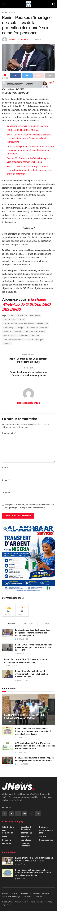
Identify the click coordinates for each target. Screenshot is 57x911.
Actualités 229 (10, 320)
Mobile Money (9, 336)
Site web (6, 492)
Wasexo (7, 344)
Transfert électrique (12, 340)
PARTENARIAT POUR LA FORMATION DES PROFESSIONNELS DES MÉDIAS (24, 716)
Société (12, 12)
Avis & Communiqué (8, 832)
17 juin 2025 (37, 39)
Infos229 (7, 332)
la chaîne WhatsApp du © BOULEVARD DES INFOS (26, 304)
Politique (43, 827)
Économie (6, 843)
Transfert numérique (34, 340)
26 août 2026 (10, 721)
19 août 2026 (21, 737)
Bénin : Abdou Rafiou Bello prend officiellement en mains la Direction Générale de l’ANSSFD (31, 674)
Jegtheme (6, 905)
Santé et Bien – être (46, 832)
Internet (18, 332)
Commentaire (9, 433)
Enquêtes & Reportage (26, 828)
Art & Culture (8, 827)
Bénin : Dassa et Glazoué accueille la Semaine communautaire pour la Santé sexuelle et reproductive (29, 138)
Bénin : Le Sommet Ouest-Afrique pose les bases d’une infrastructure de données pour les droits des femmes (29, 170)
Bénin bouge (9, 328)
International (26, 833)
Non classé (26, 840)
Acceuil (5, 894)
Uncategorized (46, 840)
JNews (10, 902)
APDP (22, 320)
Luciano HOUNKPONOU (35, 332)
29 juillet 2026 (22, 764)
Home (4, 12)
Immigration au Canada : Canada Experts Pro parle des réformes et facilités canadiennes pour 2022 (34, 633)
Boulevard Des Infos (19, 39)
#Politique (22, 316)
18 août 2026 (21, 752)
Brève (4, 836)
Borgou (21, 328)
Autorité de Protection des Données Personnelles (25, 324)
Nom (5, 467)
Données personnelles (37, 328)
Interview (25, 836)
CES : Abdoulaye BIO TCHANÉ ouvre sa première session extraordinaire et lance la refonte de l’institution (30, 150)
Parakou (35, 336)
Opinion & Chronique (25, 844)
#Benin (11, 316)
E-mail (6, 480)
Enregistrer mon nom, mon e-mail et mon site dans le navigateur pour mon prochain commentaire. (29, 506)
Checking (6, 840)
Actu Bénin (35, 316)
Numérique (23, 336)
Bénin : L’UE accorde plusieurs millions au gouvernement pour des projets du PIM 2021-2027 (34, 647)
